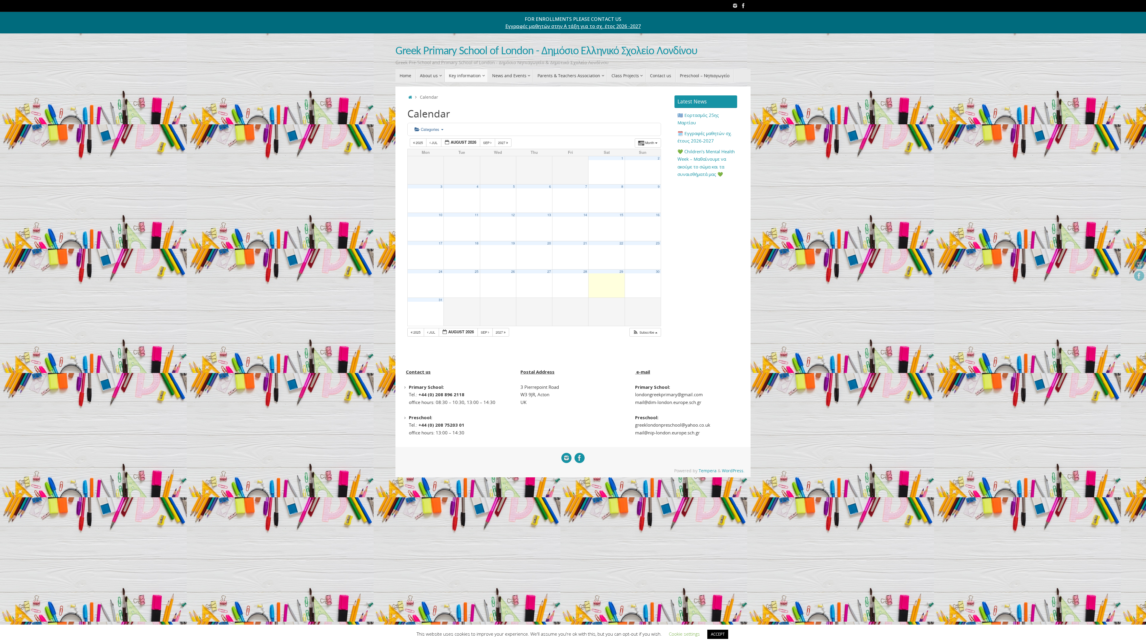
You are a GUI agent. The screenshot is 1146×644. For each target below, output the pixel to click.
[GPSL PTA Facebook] (743, 5)
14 (585, 215)
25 (476, 271)
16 (658, 215)
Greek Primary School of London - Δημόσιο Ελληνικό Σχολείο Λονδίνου (546, 51)
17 (440, 243)
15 (621, 215)
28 (585, 271)
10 (440, 215)
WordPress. (733, 470)
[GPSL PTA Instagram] (735, 5)
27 (549, 271)
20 (549, 243)
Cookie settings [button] (684, 634)
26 (513, 271)
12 (513, 215)
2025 (419, 142)
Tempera (708, 470)
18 (476, 243)
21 (585, 243)
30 (658, 271)
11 (476, 215)
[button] (645, 332)
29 (621, 271)
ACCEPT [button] (718, 634)
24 (440, 271)
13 (549, 215)
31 (440, 300)
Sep (486, 142)
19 (513, 243)
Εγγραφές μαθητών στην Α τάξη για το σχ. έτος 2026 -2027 (573, 26)
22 (621, 243)
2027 (502, 142)
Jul (434, 142)
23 (658, 243)
